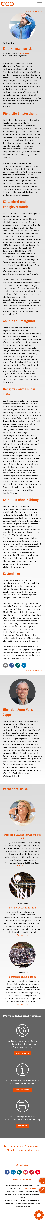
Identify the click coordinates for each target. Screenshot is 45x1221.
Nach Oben (23, 1165)
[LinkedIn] (24, 665)
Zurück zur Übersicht (33, 11)
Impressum (16, 1179)
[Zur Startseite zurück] (7, 4)
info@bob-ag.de (23, 1044)
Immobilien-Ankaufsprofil (25, 1146)
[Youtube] (37, 1172)
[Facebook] (11, 665)
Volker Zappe (24, 54)
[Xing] (17, 665)
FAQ (6, 1146)
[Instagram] (25, 1172)
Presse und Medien (28, 1150)
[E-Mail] (5, 665)
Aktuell (11, 1150)
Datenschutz (28, 1179)
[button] (39, 1215)
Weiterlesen (22, 866)
